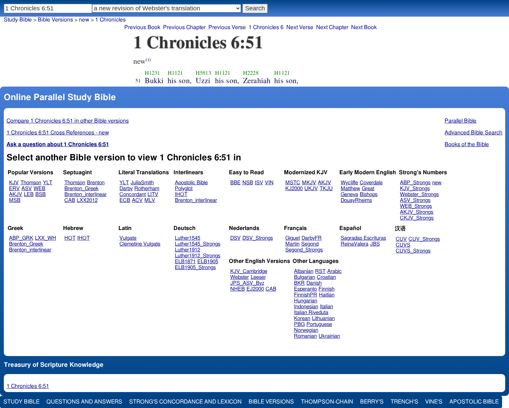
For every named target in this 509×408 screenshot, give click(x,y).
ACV (137, 200)
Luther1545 (187, 238)
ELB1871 (185, 261)
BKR (299, 283)
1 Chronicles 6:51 (28, 386)
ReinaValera (354, 244)
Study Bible (18, 20)
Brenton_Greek (81, 188)
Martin (292, 244)
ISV (259, 182)
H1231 (152, 73)
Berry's (372, 402)
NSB (247, 182)
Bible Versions (55, 20)
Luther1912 (187, 249)
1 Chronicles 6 (266, 27)
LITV (153, 194)
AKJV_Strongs (416, 212)
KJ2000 (294, 188)
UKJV (311, 188)
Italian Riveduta (311, 312)
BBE (235, 182)
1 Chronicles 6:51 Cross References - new (58, 132)
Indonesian (306, 306)
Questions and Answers (84, 402)
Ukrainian (329, 336)
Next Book (364, 27)
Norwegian (306, 330)
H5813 (203, 73)
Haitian (326, 295)
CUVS (403, 245)
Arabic (334, 271)
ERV (14, 188)
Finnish (326, 289)
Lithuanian (323, 318)
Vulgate (127, 238)
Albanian (303, 271)
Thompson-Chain (327, 402)
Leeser (258, 277)
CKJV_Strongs (417, 218)
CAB (69, 200)
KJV (14, 182)
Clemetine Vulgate (139, 244)
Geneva (349, 194)
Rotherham (146, 188)
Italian (326, 306)
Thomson (30, 182)
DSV (235, 238)
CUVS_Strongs (413, 251)
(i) (148, 59)
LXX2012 (87, 200)
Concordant (132, 194)
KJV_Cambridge (248, 271)
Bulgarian (304, 277)
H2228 (251, 73)
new (436, 182)
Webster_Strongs (419, 194)
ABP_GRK (21, 238)
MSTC (292, 182)
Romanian (305, 336)
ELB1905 (207, 261)
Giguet (292, 238)
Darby (126, 188)
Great (368, 188)
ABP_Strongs (415, 182)
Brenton (96, 182)
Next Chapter (332, 27)
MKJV (309, 182)
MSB (14, 200)
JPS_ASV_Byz (247, 283)
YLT (47, 182)
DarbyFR (312, 238)
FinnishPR (305, 295)
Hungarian (305, 300)
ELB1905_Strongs (195, 267)
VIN (269, 182)
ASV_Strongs (415, 200)
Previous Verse (227, 27)
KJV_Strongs (415, 188)
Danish (314, 283)
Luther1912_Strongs (197, 255)
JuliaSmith (142, 182)
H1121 (175, 73)
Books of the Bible (467, 144)
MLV (149, 200)
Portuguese (319, 324)
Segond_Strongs (304, 249)
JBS (375, 244)
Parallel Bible (460, 121)
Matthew (350, 188)
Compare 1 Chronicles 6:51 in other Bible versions (68, 121)
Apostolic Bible (474, 402)
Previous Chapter (184, 27)
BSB (40, 194)
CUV (401, 239)
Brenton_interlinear (85, 194)
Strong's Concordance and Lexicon (185, 402)
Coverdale (371, 182)
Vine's (434, 402)
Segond (310, 244)
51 (138, 80)
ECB (124, 200)
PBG (299, 324)
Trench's (404, 402)
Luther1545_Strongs (197, 244)
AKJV (15, 194)
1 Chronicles (110, 20)
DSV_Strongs (257, 238)
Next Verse (299, 27)
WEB (39, 188)
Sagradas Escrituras (363, 238)
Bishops (368, 194)
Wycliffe (349, 182)
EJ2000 (255, 289)
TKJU (326, 188)
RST (320, 271)
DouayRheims (356, 200)
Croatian (326, 277)
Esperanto (305, 289)
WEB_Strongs (416, 206)
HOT (69, 238)
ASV (26, 188)
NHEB (237, 289)
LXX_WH (45, 238)
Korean (302, 318)
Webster (239, 277)
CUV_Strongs (424, 239)
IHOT (181, 194)
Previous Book (142, 27)
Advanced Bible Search (473, 132)
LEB (29, 194)
